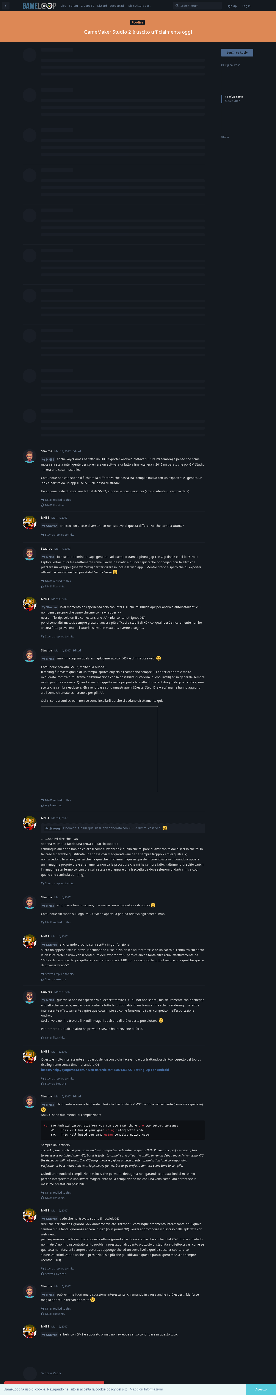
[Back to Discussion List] (5, 5)
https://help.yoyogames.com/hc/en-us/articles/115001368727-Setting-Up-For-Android (105, 1070)
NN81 (50, 459)
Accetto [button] (261, 1389)
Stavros (51, 526)
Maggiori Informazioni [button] (146, 1389)
